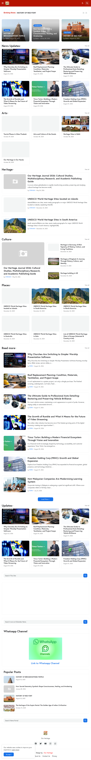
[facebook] (36, 743)
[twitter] (41, 743)
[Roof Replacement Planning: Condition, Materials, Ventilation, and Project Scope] (45, 56)
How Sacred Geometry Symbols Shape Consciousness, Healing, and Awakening (44, 686)
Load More (44, 499)
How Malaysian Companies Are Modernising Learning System (55, 480)
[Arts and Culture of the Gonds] (45, 124)
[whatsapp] (55, 743)
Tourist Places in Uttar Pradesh (15, 134)
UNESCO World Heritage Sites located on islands (53, 198)
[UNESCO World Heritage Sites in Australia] (15, 323)
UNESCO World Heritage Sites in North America (74, 307)
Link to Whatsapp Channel (45, 663)
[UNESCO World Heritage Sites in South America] (15, 225)
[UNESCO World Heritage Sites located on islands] (15, 204)
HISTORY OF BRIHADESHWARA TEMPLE (30, 677)
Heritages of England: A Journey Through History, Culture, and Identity (72, 261)
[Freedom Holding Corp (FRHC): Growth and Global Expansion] (75, 88)
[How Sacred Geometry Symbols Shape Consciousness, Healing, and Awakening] (9, 689)
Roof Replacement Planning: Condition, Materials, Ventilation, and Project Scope (45, 69)
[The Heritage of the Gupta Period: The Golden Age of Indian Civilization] (9, 707)
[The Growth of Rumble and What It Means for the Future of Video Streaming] (15, 88)
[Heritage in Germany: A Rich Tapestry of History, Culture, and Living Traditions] (53, 247)
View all (87, 46)
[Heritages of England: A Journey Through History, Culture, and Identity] (53, 261)
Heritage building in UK (69, 273)
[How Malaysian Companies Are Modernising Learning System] (15, 484)
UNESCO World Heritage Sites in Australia (15, 335)
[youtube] (45, 743)
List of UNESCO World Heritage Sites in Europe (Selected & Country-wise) (75, 336)
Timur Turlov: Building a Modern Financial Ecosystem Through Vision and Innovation (45, 101)
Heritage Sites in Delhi (71, 134)
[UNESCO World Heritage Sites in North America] (75, 296)
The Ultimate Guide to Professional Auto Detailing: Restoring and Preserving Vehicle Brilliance (73, 70)
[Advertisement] (20, 598)
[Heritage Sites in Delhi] (75, 124)
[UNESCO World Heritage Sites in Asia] (45, 323)
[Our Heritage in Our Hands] (15, 149)
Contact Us (46, 756)
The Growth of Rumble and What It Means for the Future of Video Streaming (15, 101)
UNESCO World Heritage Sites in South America (52, 219)
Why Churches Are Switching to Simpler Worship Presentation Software (15, 69)
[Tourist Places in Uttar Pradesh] (15, 124)
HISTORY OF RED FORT (24, 696)
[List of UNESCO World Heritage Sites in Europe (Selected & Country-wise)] (75, 323)
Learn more (15, 750)
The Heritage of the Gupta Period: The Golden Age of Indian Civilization (45, 13)
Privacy (54, 756)
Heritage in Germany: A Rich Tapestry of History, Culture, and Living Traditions (72, 247)
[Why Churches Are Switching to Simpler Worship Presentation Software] (15, 56)
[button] (2, 3)
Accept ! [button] (9, 754)
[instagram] (50, 743)
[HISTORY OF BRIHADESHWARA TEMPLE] (9, 679)
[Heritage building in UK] (53, 275)
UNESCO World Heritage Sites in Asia (45, 335)
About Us (37, 756)
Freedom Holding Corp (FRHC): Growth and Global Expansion (75, 100)
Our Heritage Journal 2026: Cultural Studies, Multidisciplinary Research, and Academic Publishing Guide (55, 178)
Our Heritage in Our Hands (14, 160)
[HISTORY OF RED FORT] (9, 698)
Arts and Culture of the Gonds (45, 134)
